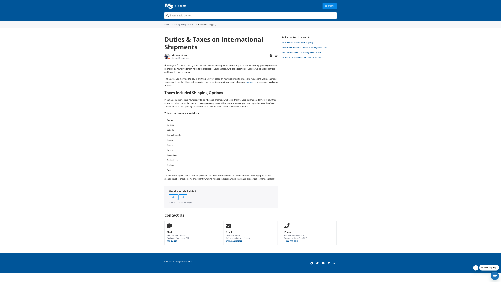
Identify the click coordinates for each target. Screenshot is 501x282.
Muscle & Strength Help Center (178, 24)
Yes (173, 197)
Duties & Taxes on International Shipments (301, 57)
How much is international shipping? (298, 42)
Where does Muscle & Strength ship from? (301, 52)
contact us (251, 82)
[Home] (168, 6)
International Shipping (206, 24)
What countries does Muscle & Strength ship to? (304, 47)
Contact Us (329, 6)
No (183, 197)
